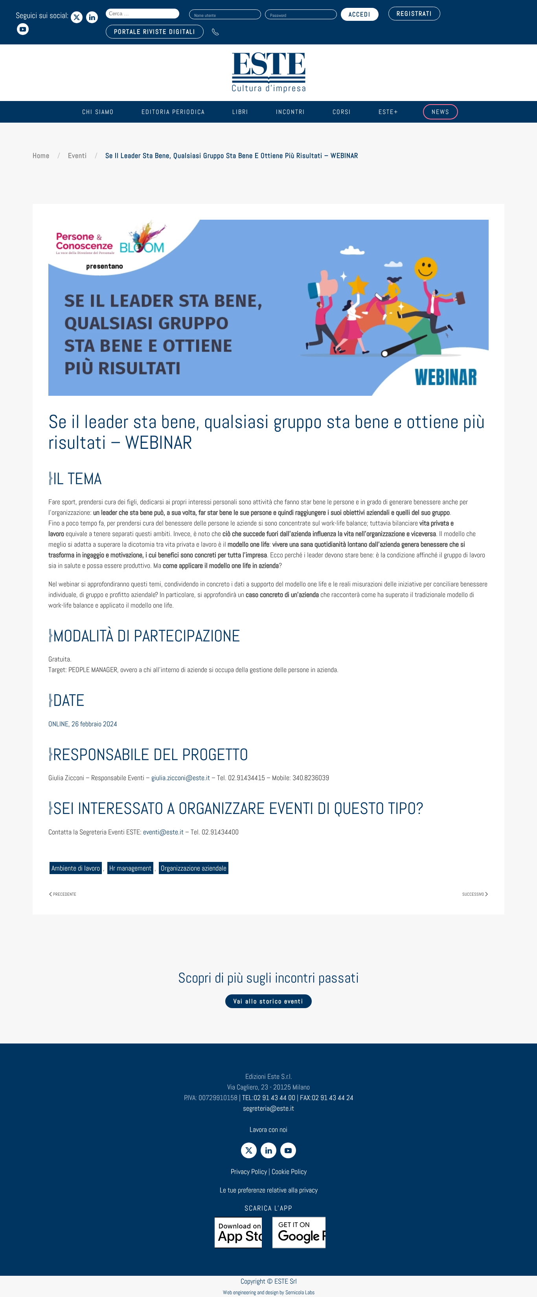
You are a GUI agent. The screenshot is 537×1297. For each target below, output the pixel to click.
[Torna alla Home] (268, 72)
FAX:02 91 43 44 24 (326, 1097)
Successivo (473, 894)
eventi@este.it (163, 831)
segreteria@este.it (268, 1108)
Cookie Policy (289, 1171)
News (440, 112)
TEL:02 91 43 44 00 (268, 1097)
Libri (240, 112)
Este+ (388, 112)
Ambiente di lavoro (75, 868)
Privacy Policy (249, 1171)
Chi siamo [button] (98, 112)
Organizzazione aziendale (193, 868)
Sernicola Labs (299, 1292)
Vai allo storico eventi (268, 1001)
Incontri (290, 112)
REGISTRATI (414, 13)
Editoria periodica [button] (173, 112)
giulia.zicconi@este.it (180, 777)
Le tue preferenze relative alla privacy (269, 1189)
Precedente (64, 894)
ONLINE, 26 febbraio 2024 (82, 723)
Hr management (130, 868)
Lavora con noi (268, 1129)
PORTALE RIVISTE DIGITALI (154, 32)
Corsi (342, 112)
